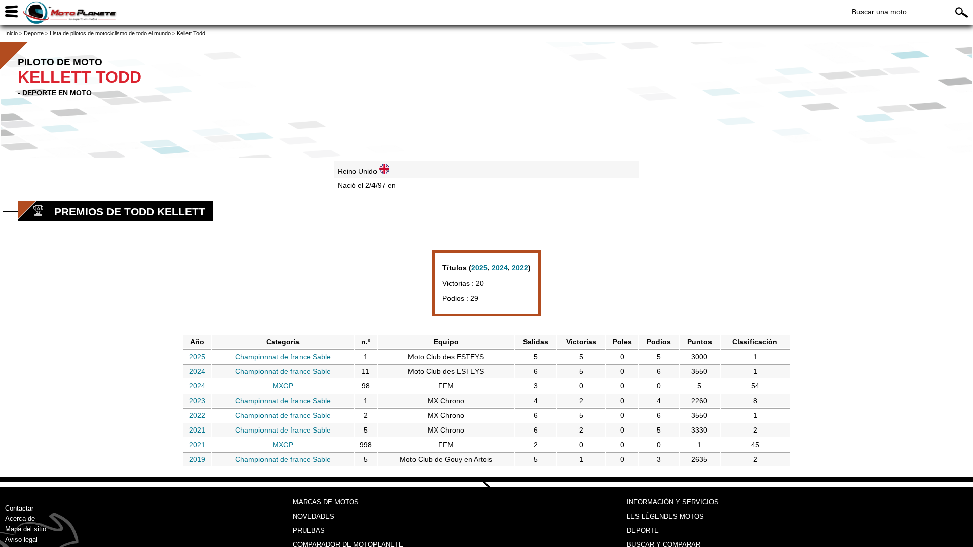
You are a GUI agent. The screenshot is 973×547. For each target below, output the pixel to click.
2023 (197, 401)
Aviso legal (21, 539)
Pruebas (309, 530)
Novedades (313, 516)
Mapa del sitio (25, 529)
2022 (520, 268)
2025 (479, 268)
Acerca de (20, 518)
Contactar (19, 508)
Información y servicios (673, 502)
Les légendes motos (665, 516)
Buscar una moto (879, 12)
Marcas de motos (326, 502)
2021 (197, 430)
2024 (500, 268)
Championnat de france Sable (283, 357)
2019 (197, 459)
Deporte (643, 530)
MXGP (283, 386)
